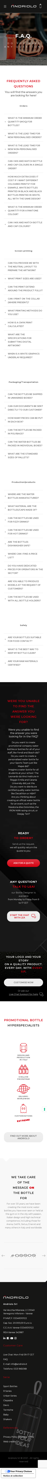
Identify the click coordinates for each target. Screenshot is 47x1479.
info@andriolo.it (19, 1364)
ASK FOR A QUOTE (23, 863)
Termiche (8, 1410)
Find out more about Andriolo (23, 1137)
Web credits (9, 1441)
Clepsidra (8, 1400)
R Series (7, 1391)
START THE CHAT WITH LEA (19, 916)
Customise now (23, 982)
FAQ (5, 1359)
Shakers (7, 1419)
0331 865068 (20, 1369)
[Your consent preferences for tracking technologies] (44, 1109)
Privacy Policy (10, 1437)
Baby (6, 1414)
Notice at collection (13, 1475)
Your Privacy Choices (21, 1471)
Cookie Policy (27, 1437)
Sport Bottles (10, 1386)
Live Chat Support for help (23, 994)
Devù (6, 1405)
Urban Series (10, 1396)
